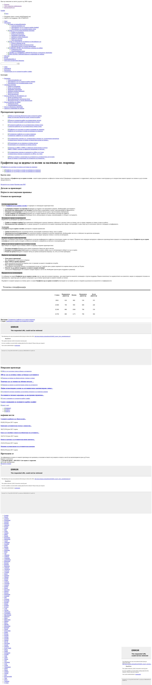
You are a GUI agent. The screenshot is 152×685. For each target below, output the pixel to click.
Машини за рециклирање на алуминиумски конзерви (18, 446)
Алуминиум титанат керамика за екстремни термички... (22, 395)
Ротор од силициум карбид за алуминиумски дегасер (24, 122)
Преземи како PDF (20, 184)
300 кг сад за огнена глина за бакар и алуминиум (20, 375)
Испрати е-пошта (6, 463)
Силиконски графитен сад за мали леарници (21, 135)
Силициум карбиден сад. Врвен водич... (13, 419)
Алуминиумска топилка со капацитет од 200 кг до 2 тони (25, 154)
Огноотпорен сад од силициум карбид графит (18, 71)
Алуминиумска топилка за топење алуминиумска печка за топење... (28, 140)
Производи (7, 68)
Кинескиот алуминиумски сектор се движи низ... (16, 426)
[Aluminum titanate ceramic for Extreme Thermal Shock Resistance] (24, 391)
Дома (5, 66)
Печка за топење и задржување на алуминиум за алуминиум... (26, 158)
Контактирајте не (9, 7)
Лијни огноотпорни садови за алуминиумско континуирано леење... (27, 388)
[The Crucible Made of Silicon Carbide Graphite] (15, 398)
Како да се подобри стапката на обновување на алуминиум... (20, 432)
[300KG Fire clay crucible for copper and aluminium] (16, 371)
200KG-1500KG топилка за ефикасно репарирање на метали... (26, 149)
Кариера (6, 4)
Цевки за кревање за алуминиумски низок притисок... (18, 439)
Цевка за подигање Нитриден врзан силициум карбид (24, 117)
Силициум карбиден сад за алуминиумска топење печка (25, 126)
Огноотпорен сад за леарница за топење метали (22, 144)
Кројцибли (7, 70)
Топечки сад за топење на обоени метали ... (17, 381)
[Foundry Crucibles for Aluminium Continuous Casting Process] (19, 385)
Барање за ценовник (7, 459)
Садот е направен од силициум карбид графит (18, 402)
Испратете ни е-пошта (7, 184)
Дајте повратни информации (13, 6)
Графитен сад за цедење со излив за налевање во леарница (25, 131)
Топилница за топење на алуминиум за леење (20, 321)
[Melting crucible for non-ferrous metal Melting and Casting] (18, 378)
